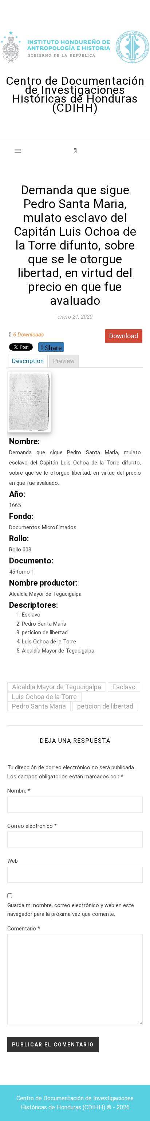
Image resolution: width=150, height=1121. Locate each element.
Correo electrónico (32, 826)
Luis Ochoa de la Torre (44, 697)
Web (12, 861)
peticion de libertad (105, 706)
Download (123, 336)
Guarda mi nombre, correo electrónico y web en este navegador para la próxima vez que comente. (70, 910)
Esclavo (123, 687)
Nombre (19, 790)
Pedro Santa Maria (39, 706)
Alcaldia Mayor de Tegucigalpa (56, 687)
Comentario (23, 928)
